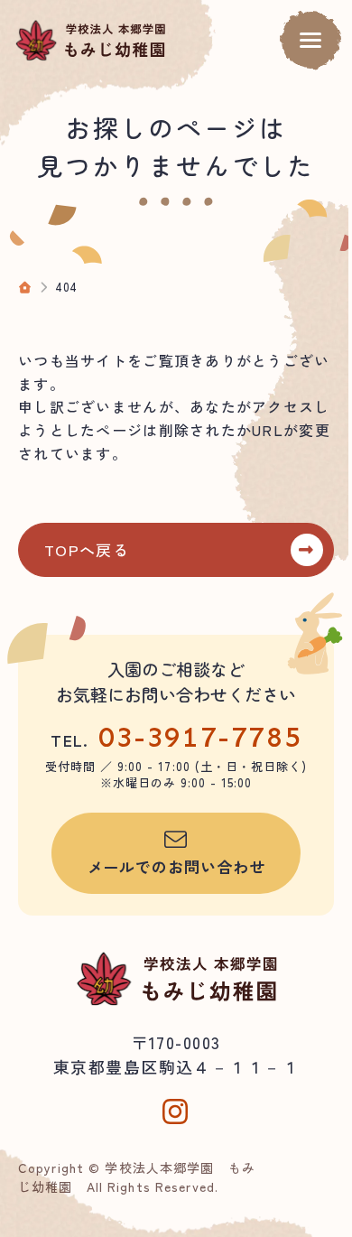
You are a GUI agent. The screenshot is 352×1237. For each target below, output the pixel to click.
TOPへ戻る (86, 549)
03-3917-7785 (199, 737)
